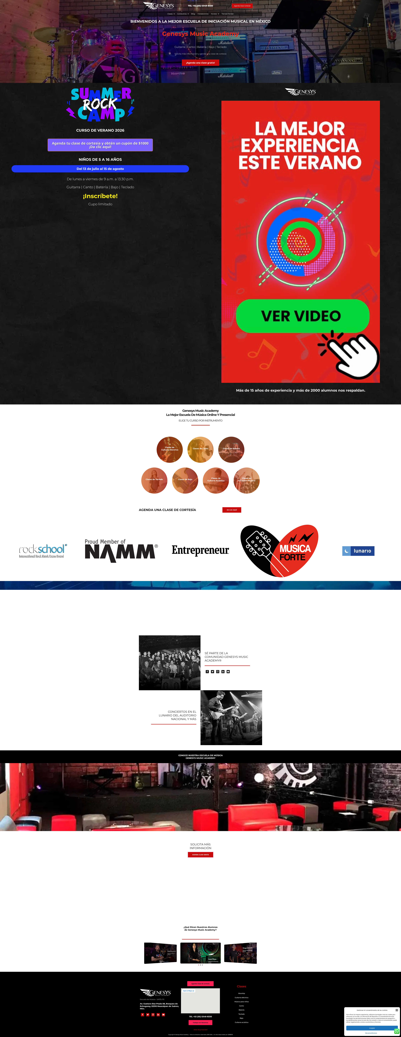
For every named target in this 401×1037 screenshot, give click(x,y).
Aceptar (372, 1028)
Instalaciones (203, 14)
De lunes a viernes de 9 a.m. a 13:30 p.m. (100, 179)
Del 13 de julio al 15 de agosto (100, 169)
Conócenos (182, 14)
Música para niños (241, 1002)
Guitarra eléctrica (241, 998)
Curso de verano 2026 (100, 130)
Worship (241, 993)
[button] (397, 1010)
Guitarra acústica (241, 1022)
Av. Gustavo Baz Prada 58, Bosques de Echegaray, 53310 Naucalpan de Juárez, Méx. (159, 1006)
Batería (241, 1010)
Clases (170, 14)
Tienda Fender (228, 14)
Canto (241, 1006)
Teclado (242, 1014)
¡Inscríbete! (100, 196)
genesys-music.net (200, 398)
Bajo (241, 1018)
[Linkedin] (223, 671)
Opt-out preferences (371, 1033)
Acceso (214, 14)
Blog (193, 14)
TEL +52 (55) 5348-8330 (200, 5)
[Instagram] (217, 671)
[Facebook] (207, 671)
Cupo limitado (100, 204)
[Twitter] (212, 671)
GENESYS (230, 1034)
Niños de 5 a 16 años (100, 159)
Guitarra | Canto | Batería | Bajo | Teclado (100, 187)
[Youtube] (228, 671)
